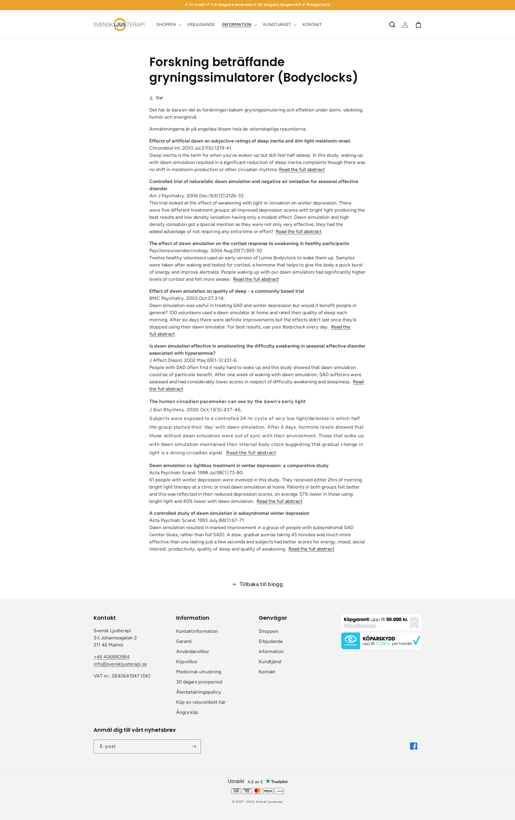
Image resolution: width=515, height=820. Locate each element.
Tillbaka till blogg (261, 584)
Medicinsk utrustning (198, 672)
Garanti (184, 641)
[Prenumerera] (194, 747)
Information (271, 651)
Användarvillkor (192, 651)
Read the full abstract (302, 169)
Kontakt (267, 672)
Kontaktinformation (197, 631)
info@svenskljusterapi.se (120, 664)
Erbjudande (271, 641)
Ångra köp (187, 712)
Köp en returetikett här (201, 702)
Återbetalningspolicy (198, 692)
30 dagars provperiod (199, 682)
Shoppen (268, 631)
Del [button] (159, 97)
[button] (168, 24)
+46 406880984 (112, 657)
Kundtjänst (270, 661)
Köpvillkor (187, 661)
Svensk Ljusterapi (269, 802)
